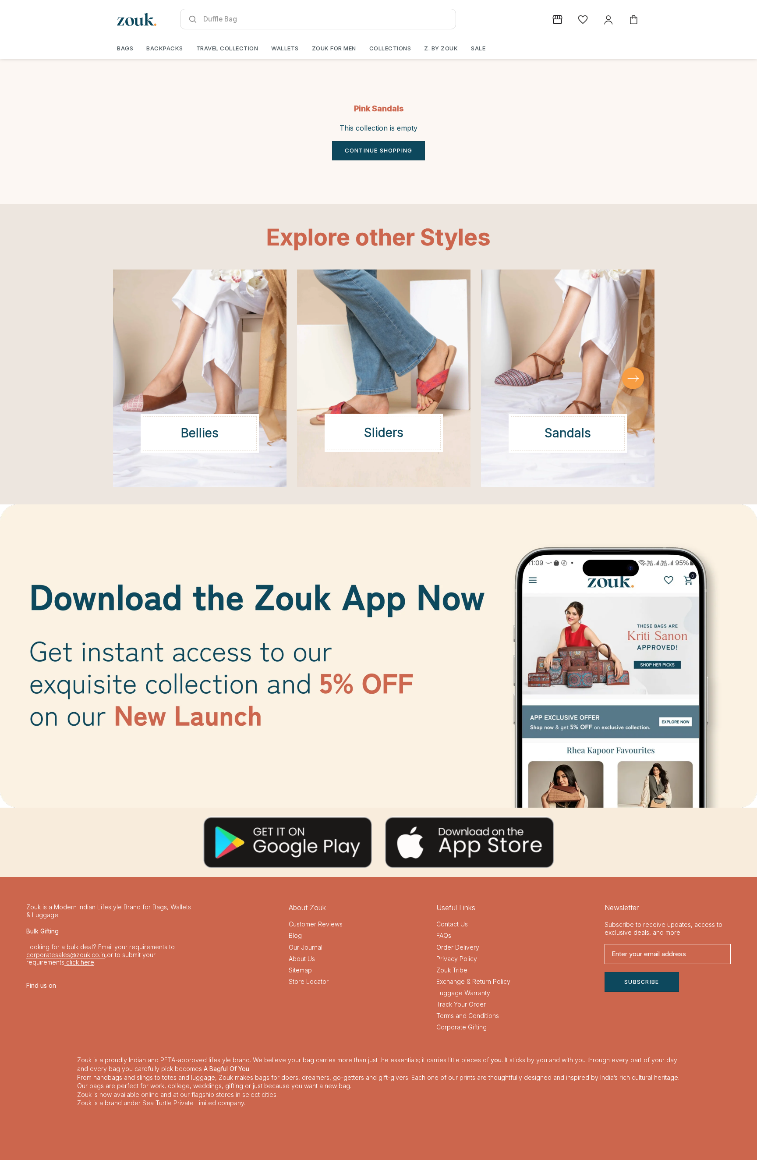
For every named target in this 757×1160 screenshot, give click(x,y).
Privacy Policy (456, 958)
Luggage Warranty (463, 993)
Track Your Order (461, 1004)
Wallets (285, 48)
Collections (390, 48)
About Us (302, 958)
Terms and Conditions (467, 1015)
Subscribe (641, 982)
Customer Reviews (316, 924)
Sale (478, 48)
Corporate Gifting (461, 1027)
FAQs (443, 935)
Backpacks (164, 48)
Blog (295, 935)
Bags (125, 48)
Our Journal (305, 947)
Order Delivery (457, 947)
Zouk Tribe (451, 970)
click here (79, 962)
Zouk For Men (334, 48)
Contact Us (452, 924)
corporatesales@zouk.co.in (65, 954)
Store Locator (309, 981)
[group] (378, 655)
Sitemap (300, 970)
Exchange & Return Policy (473, 981)
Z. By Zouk (441, 48)
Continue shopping (378, 150)
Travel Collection (227, 48)
